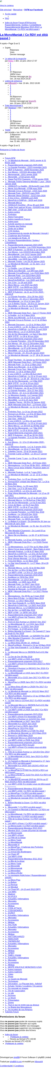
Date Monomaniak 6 (14, 105)
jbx (30, 76)
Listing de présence (13, 81)
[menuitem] (7, 18)
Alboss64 (39, 1062)
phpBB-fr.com (16, 1062)
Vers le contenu (7, 5)
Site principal (6, 10)
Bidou (10, 61)
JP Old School (35, 126)
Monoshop (17, 10)
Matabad (12, 108)
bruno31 (32, 101)
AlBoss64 (12, 83)
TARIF (8, 130)
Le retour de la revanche (15, 59)
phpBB (16, 1057)
